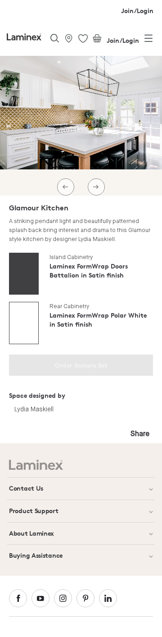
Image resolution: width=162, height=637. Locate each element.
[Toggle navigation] (148, 40)
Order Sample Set (81, 365)
